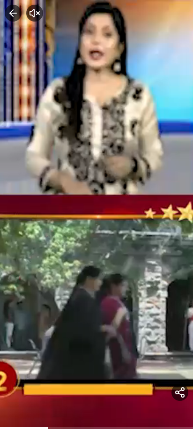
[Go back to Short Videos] (13, 13)
